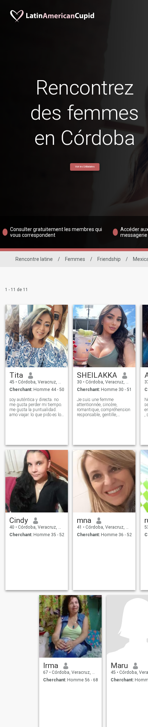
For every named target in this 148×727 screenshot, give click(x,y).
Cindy (18, 520)
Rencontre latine (34, 259)
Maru (119, 665)
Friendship (109, 259)
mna (84, 520)
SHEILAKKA (97, 375)
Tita (16, 375)
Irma (50, 665)
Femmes (75, 259)
